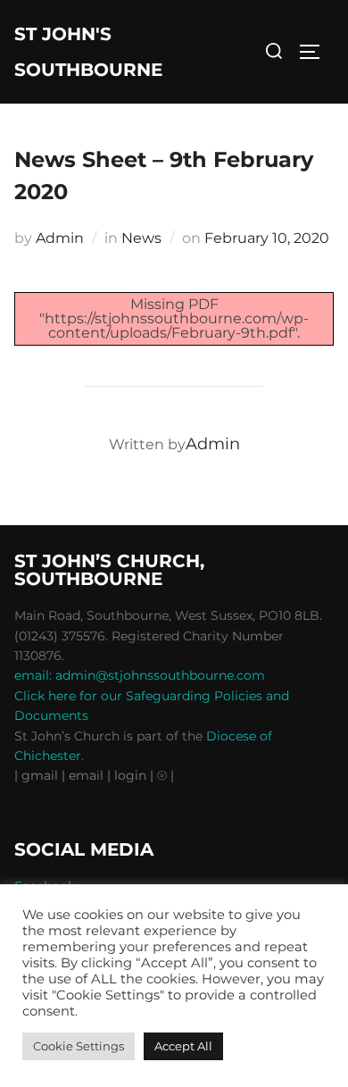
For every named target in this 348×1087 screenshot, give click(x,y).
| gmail (38, 775)
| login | (130, 775)
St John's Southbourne (88, 51)
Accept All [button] (183, 1046)
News (141, 238)
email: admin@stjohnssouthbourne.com (139, 675)
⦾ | (165, 775)
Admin (60, 238)
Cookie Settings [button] (78, 1046)
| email (84, 775)
